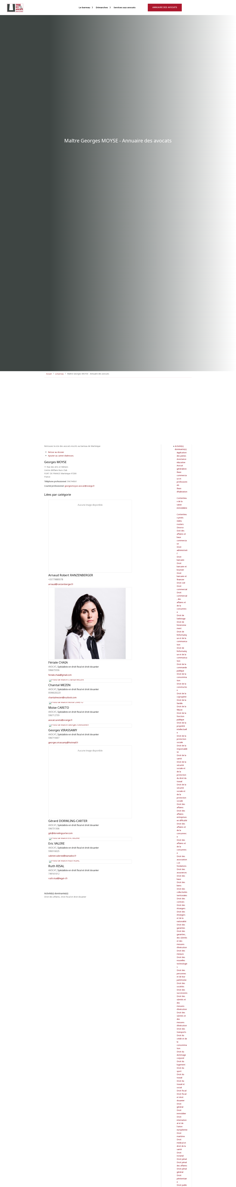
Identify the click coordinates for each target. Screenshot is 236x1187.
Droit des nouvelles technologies (182, 962)
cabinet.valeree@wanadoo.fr (62, 855)
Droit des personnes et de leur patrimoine (181, 975)
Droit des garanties (181, 926)
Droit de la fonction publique (181, 716)
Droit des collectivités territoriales (182, 892)
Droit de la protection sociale (181, 739)
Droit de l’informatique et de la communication (182, 638)
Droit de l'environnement (181, 625)
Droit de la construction (182, 687)
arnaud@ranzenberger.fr (60, 584)
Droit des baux (181, 877)
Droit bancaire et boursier (182, 566)
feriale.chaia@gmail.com (60, 675)
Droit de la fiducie (181, 708)
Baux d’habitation (182, 490)
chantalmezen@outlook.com (62, 697)
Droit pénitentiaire (182, 1178)
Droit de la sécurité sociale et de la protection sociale (181, 792)
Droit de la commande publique (182, 667)
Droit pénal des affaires (182, 1163)
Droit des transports (181, 1030)
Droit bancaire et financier (182, 576)
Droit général (180, 1105)
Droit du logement (181, 1062)
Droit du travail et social (181, 1084)
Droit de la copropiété (181, 695)
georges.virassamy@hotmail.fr (63, 742)
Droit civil (181, 582)
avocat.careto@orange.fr (60, 720)
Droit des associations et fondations (182, 861)
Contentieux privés (182, 516)
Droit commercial (182, 587)
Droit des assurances (182, 870)
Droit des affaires (181, 805)
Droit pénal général (182, 1170)
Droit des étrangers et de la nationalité (181, 916)
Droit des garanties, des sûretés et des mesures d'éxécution (182, 939)
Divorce (180, 527)
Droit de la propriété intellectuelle (182, 727)
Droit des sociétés (181, 984)
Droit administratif (182, 550)
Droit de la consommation (182, 677)
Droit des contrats (181, 900)
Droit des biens (181, 883)
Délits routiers (180, 522)
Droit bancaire (180, 558)
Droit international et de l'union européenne (182, 1123)
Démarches (102, 7)
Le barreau (84, 7)
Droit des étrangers (181, 906)
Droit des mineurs (181, 952)
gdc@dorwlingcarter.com (60, 833)
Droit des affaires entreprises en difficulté (182, 815)
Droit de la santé (181, 756)
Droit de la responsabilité (182, 749)
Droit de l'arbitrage (181, 616)
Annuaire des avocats (164, 7)
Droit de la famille (181, 701)
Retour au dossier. (56, 452)
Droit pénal (182, 1159)
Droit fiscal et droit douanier (181, 1097)
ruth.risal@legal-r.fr (58, 878)
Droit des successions (182, 991)
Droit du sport (180, 1069)
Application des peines (182, 454)
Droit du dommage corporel (181, 1055)
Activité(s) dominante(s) (181, 447)
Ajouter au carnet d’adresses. (61, 455)
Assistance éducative (181, 460)
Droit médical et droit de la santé (181, 1144)
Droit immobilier (181, 1111)
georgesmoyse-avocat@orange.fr (80, 485)
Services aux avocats (124, 7)
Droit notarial (180, 1154)
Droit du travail (180, 1075)
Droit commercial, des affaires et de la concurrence (182, 602)
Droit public (182, 1185)
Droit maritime (181, 1134)
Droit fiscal (181, 1090)
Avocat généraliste (182, 467)
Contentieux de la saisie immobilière (182, 502)
